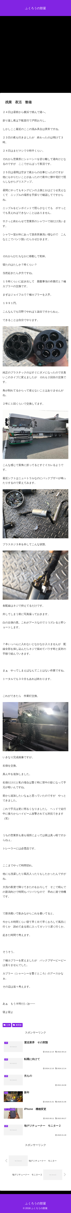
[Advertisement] (35, 55)
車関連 (19, 1025)
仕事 (8, 1025)
